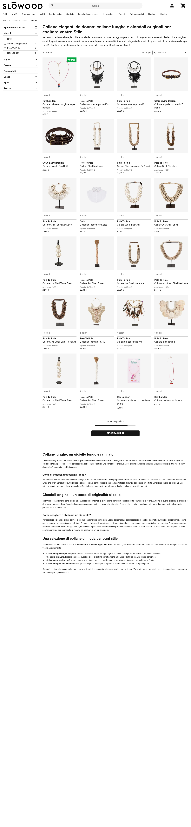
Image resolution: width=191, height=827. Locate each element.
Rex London (49, 100)
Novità (14, 14)
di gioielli (89, 569)
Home (5, 20)
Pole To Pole (86, 100)
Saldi (5, 14)
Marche (163, 14)
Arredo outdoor (28, 14)
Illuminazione (108, 14)
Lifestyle (151, 14)
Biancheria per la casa (88, 14)
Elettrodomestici (137, 14)
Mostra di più (115, 433)
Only (82, 221)
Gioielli (24, 20)
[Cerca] (52, 6)
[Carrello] (183, 5)
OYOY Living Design (165, 100)
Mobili (42, 14)
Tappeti (122, 14)
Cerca (95, 5)
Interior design (55, 14)
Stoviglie (70, 14)
